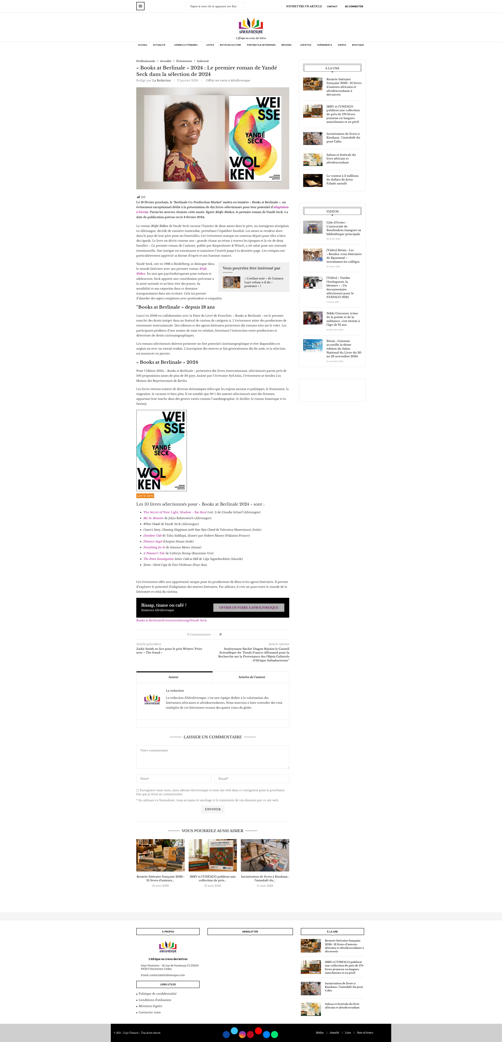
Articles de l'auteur (251, 677)
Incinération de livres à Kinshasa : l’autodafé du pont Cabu (343, 137)
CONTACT (332, 6)
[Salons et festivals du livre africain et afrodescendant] (313, 159)
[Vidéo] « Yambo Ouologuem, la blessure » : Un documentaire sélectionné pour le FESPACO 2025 (340, 287)
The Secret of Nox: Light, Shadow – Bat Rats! (175, 512)
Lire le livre (145, 496)
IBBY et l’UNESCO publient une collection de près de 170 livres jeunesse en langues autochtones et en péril (343, 114)
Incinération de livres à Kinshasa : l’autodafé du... (265, 878)
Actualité (159, 44)
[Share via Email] (236, 634)
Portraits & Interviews (261, 44)
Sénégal (185, 620)
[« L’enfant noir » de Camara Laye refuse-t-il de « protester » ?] (231, 282)
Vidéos (342, 44)
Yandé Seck (199, 620)
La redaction (161, 80)
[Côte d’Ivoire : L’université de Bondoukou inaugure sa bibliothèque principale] (313, 227)
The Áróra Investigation (158, 559)
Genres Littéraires (185, 44)
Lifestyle (305, 44)
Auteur (173, 677)
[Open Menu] (140, 6)
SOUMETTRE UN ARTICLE (304, 6)
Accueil (142, 44)
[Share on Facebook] (226, 634)
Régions (286, 44)
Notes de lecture (230, 44)
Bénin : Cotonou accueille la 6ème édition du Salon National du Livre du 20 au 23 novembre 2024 (343, 348)
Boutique (358, 44)
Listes (210, 44)
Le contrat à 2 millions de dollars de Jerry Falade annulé (342, 179)
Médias (320, 1032)
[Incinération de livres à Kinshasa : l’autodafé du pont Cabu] (265, 855)
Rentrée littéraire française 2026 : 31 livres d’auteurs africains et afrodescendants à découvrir (343, 86)
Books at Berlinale (149, 620)
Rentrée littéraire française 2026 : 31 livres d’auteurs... (160, 878)
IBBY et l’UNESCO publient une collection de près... (213, 878)
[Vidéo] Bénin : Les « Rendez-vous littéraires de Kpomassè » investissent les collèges (344, 255)
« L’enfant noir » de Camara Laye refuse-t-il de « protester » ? (263, 282)
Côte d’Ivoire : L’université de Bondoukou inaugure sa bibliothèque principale (343, 228)
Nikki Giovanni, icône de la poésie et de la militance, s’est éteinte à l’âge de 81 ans (343, 319)
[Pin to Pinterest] (232, 634)
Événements (171, 620)
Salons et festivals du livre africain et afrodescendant (341, 158)
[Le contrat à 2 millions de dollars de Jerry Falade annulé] (313, 180)
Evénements (324, 44)
